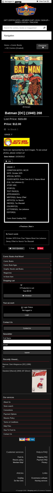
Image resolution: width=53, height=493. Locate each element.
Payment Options (10, 414)
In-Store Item (8, 277)
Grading (20, 478)
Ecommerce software (39, 478)
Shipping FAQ (42, 457)
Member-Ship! (18, 462)
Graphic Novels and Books (14, 269)
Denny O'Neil (11, 241)
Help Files (7, 426)
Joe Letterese (41, 238)
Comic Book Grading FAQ (16, 218)
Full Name (7, 338)
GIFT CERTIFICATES (12, 20)
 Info (8, 161)
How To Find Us (9, 430)
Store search (8, 406)
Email (5, 345)
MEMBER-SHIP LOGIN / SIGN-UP (35, 20)
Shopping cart (28, 285)
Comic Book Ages (10, 265)
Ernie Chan (21, 238)
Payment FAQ (42, 460)
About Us (7, 402)
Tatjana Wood (30, 238)
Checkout (27, 295)
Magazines (8, 273)
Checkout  (42, 46)
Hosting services (41, 481)
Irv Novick (20, 241)
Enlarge (26, 107)
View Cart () (43, 1)
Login (18, 2)
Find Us (20, 457)
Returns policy (18, 460)
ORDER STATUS (21, 22)
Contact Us (27, 328)
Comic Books (16, 45)
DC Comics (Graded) (14, 48)
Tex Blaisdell (29, 241)
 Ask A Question (16, 248)
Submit (27, 352)
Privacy (44, 462)
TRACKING (33, 22)
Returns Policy (9, 418)
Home (6, 45)
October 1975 (11, 238)
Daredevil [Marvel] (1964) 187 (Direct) (16, 371)
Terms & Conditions (11, 422)
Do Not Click (18, 481)
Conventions (8, 410)
